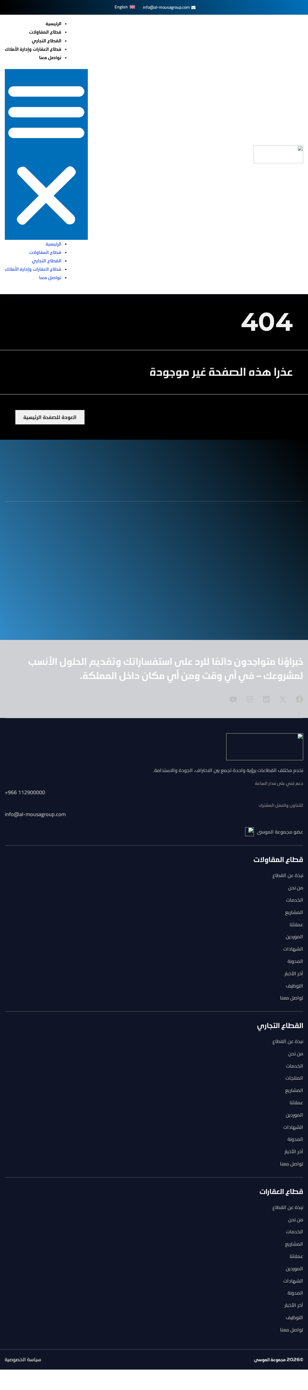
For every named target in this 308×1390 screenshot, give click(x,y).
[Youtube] (233, 699)
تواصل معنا (50, 57)
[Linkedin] (266, 699)
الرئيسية (53, 23)
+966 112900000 (25, 792)
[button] (46, 154)
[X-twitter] (283, 699)
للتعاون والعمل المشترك (281, 805)
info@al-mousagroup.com (35, 814)
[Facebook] (299, 699)
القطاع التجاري (46, 40)
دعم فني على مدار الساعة (279, 783)
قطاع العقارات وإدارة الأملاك (33, 49)
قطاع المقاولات (45, 32)
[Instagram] (250, 699)
